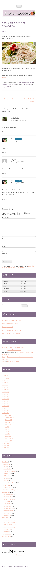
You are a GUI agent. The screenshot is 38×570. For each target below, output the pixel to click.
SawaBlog (5, 84)
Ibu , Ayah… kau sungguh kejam (11, 330)
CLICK (4, 77)
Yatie (13, 87)
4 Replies (4, 31)
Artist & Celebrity (8, 520)
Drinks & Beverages (9, 499)
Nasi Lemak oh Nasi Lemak (10, 323)
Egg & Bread (7, 501)
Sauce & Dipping (8, 511)
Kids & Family (7, 473)
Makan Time (20, 82)
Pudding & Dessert (9, 508)
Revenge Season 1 (7, 327)
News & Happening (9, 527)
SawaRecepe (12, 84)
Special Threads (8, 487)
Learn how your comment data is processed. (18, 266)
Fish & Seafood (8, 504)
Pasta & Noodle (28, 82)
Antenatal (6, 466)
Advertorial (7, 464)
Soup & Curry (7, 513)
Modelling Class (19, 347)
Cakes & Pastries (8, 494)
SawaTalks (5, 518)
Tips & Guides (7, 534)
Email (4, 246)
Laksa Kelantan (27, 84)
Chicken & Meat (8, 497)
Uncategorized (6, 536)
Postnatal (6, 480)
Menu (19, 6)
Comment (6, 217)
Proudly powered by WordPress (19, 566)
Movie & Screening (9, 525)
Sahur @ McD (7, 99)
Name (4, 239)
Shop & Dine (7, 529)
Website (5, 254)
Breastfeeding (7, 469)
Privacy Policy (6, 566)
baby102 (14, 160)
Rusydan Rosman (7, 347)
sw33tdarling (15, 118)
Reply (4, 132)
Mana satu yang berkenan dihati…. (12, 320)
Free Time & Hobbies (9, 471)
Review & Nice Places (9, 483)
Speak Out (7, 531)
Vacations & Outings (9, 490)
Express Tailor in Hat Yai (14, 350)
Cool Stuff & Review (9, 522)
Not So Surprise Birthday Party (11, 333)
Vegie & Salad (7, 515)
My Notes (6, 478)
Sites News (7, 485)
